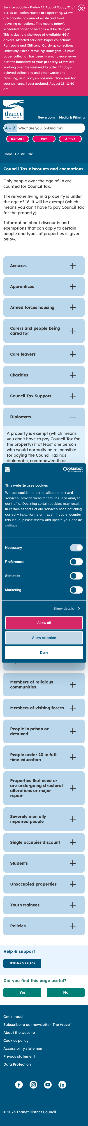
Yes (22, 992)
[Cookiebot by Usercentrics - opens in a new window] (63, 470)
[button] (81, 8)
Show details (63, 608)
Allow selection (44, 638)
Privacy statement (19, 1056)
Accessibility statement (23, 1048)
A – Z (10, 128)
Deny (44, 652)
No (65, 992)
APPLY (70, 139)
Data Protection (17, 1064)
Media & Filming (72, 117)
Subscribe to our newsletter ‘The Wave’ (37, 1024)
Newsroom (46, 117)
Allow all (44, 623)
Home (8, 154)
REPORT (17, 139)
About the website (19, 1032)
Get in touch (14, 1016)
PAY (44, 139)
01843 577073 (22, 963)
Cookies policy (15, 1040)
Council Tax (24, 154)
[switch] (76, 561)
